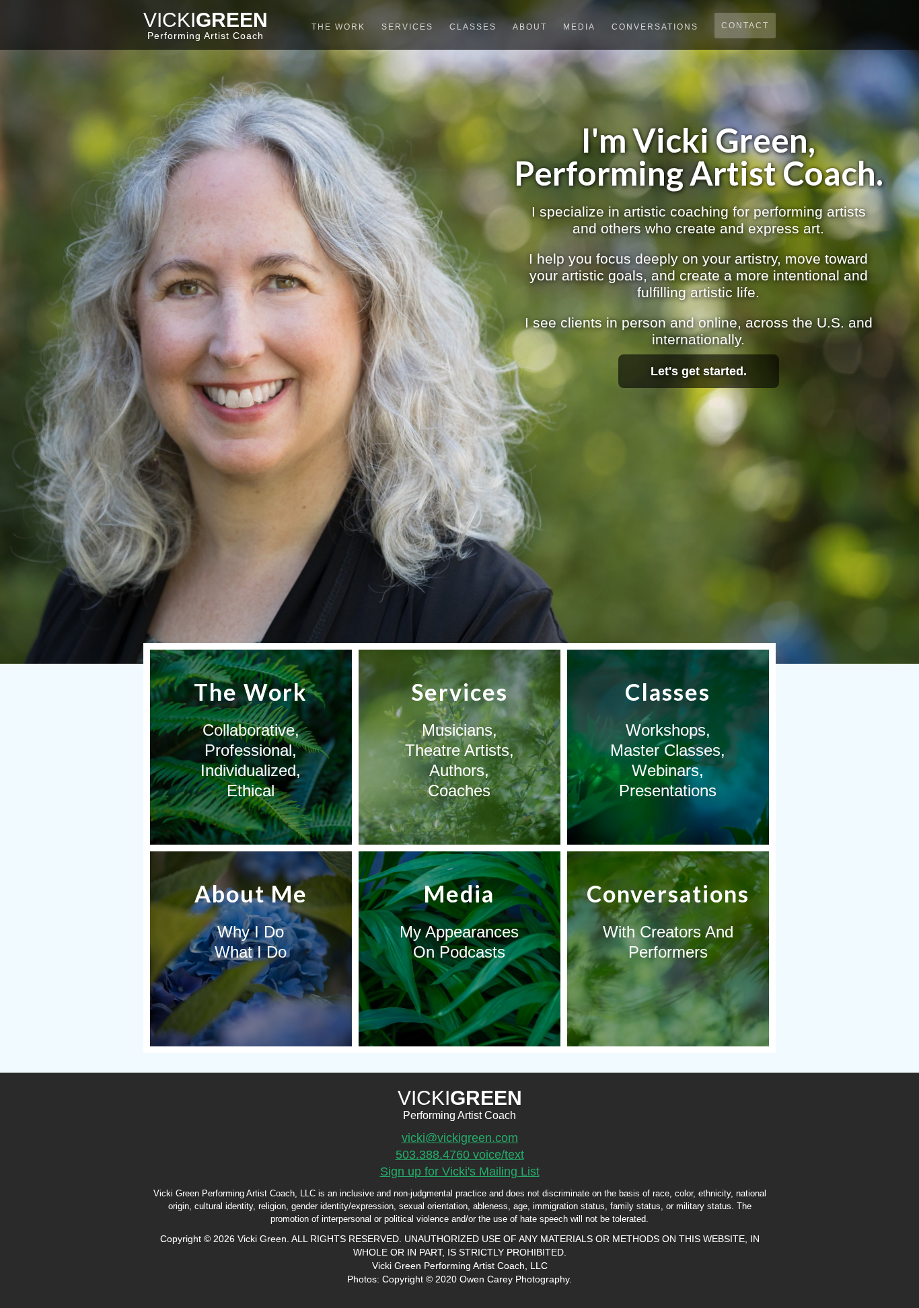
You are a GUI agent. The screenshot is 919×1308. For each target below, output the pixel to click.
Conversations (655, 27)
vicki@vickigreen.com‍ (460, 1138)
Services (407, 27)
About (530, 27)
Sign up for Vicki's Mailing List (460, 1171)
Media (579, 27)
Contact (745, 25)
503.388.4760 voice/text (460, 1154)
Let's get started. (699, 371)
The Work (338, 27)
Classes (473, 27)
